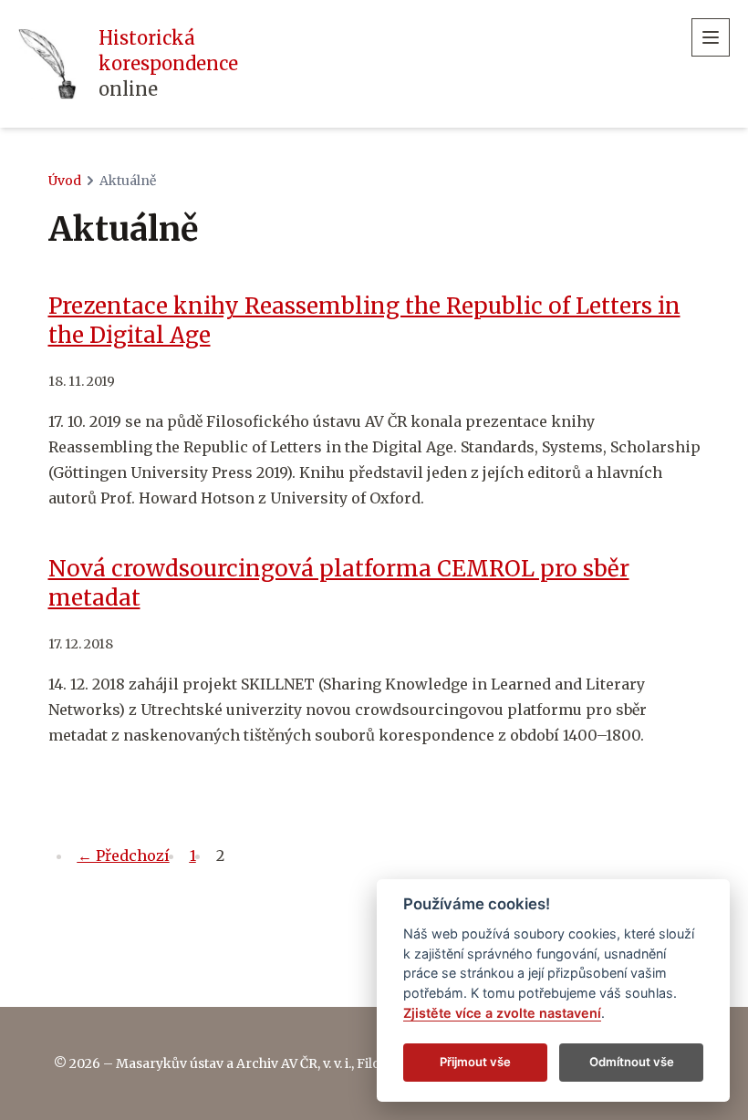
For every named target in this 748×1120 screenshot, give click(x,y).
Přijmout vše (475, 1061)
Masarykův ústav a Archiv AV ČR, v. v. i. (233, 1063)
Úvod (64, 180)
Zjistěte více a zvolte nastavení (502, 1013)
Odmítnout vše (631, 1061)
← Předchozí (124, 855)
